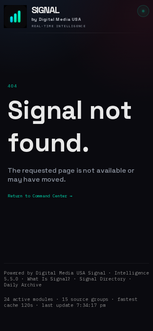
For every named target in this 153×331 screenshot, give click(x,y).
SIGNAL (45, 10)
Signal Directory (102, 279)
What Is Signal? (49, 279)
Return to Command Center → (40, 196)
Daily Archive (23, 285)
